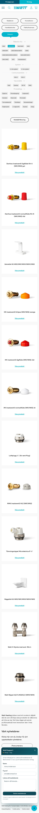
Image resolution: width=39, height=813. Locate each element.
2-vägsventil (16, 106)
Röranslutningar (28, 102)
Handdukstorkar (10, 27)
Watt (9, 85)
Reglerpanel (5, 106)
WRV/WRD (5, 59)
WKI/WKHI (11, 46)
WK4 (28, 46)
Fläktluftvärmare (29, 27)
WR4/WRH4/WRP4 (16, 50)
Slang (32, 106)
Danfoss (16, 85)
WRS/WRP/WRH (25, 55)
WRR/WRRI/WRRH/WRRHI (9, 55)
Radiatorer (10, 21)
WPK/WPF (5, 50)
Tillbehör (10, 34)
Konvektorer (29, 21)
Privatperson (10, 2)
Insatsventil (25, 93)
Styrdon (25, 106)
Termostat (22, 98)
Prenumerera (17, 746)
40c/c (16, 77)
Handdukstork (22, 59)
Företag (29, 2)
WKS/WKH (20, 46)
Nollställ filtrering (19, 120)
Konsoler (4, 98)
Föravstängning (15, 93)
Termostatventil (6, 102)
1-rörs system (14, 69)
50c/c (23, 77)
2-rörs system (25, 69)
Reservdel (13, 98)
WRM (26, 50)
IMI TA (23, 85)
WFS (13, 59)
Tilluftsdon (17, 102)
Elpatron (4, 93)
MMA (30, 85)
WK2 (3, 46)
